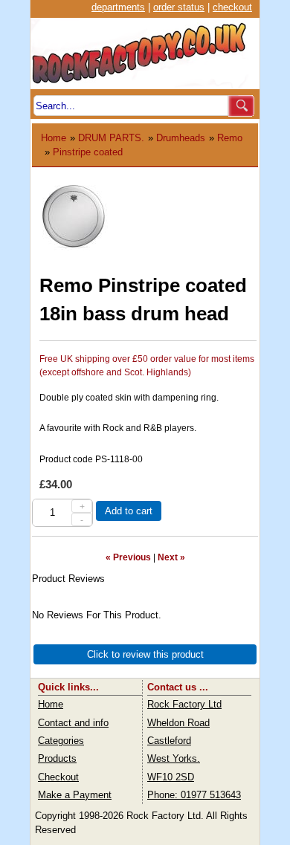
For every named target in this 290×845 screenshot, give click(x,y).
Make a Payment (75, 794)
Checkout (58, 777)
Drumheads (180, 137)
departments (118, 7)
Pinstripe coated (88, 152)
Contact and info (73, 722)
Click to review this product (145, 654)
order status (178, 7)
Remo (229, 137)
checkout (232, 7)
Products (57, 758)
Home (53, 137)
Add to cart (128, 511)
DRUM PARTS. (111, 137)
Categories (61, 740)
